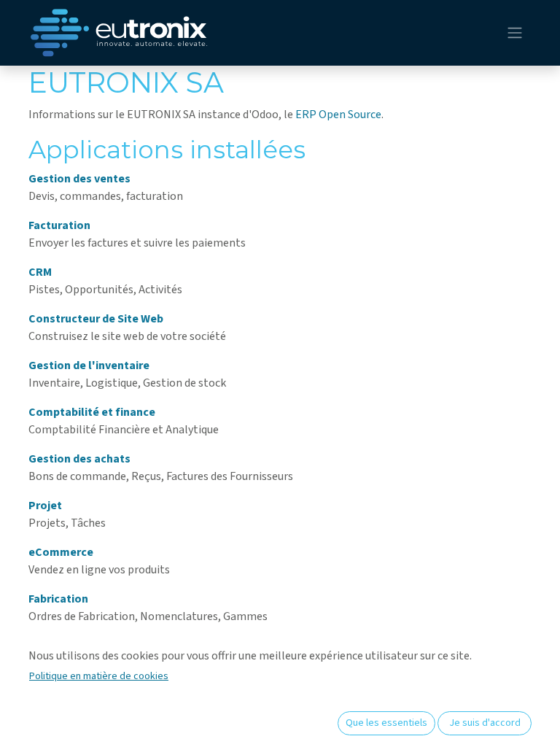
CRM (40, 272)
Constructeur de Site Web (95, 319)
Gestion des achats (79, 459)
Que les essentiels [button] (386, 723)
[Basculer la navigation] (515, 33)
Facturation (59, 225)
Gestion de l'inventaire (88, 365)
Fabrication (58, 599)
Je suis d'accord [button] (485, 723)
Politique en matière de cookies (98, 676)
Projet (45, 506)
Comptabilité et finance (91, 412)
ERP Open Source (338, 115)
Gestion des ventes (79, 179)
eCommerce (60, 552)
